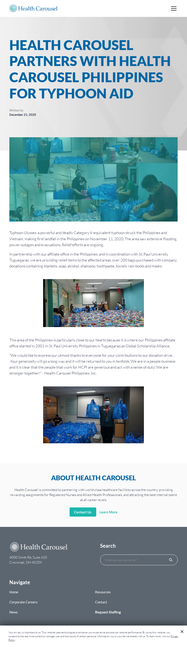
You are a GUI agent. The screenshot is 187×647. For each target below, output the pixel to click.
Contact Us (82, 512)
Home (13, 592)
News (13, 612)
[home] (33, 8)
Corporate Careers (23, 602)
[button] (173, 8)
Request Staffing (108, 612)
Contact (101, 602)
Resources (103, 592)
